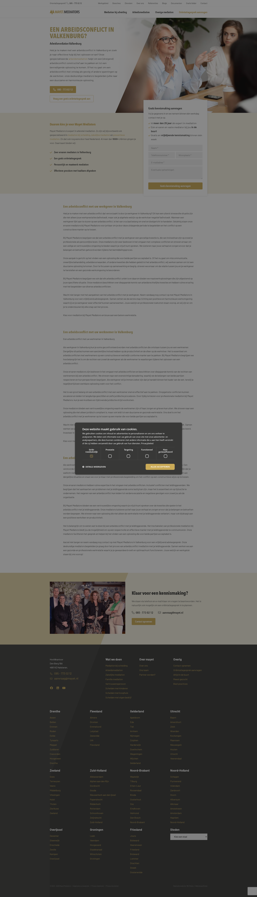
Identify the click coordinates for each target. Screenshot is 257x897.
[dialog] (128, 448)
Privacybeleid (147, 443)
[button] (94, 466)
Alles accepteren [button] (160, 466)
